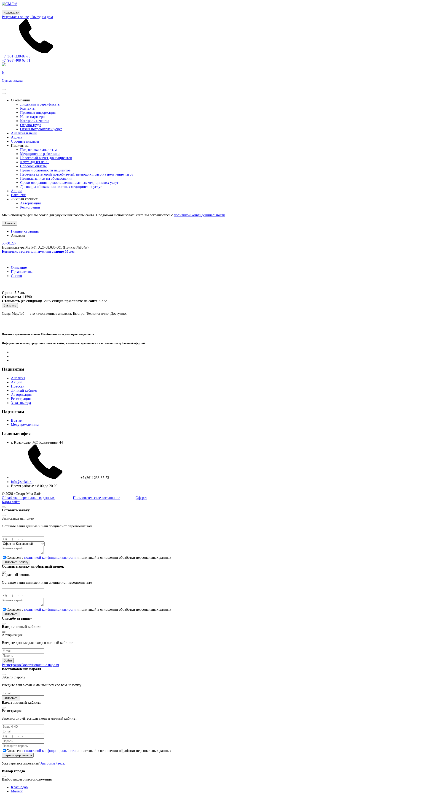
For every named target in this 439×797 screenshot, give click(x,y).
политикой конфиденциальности (199, 215)
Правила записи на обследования (46, 178)
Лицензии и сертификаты (40, 104)
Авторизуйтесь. (52, 763)
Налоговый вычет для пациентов (46, 158)
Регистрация (30, 207)
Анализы (18, 378)
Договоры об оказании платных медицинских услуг (61, 187)
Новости (17, 386)
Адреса (16, 137)
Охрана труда (30, 125)
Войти (8, 660)
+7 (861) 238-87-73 (16, 56)
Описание (19, 267)
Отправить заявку (16, 562)
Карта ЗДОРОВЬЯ (34, 162)
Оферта (141, 498)
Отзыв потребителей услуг (41, 129)
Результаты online (15, 17)
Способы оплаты (33, 166)
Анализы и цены (24, 133)
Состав (16, 276)
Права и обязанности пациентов (45, 170)
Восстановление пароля (40, 665)
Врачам (16, 420)
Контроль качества (34, 121)
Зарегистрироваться (18, 755)
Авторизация (30, 203)
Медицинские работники (40, 154)
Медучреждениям (25, 424)
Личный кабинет (24, 390)
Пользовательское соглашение (96, 498)
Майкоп (17, 791)
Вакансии (18, 195)
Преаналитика (22, 272)
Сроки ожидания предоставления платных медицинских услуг (69, 182)
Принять (9, 223)
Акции (16, 191)
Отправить (11, 614)
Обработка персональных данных (28, 498)
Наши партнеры (32, 117)
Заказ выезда (21, 403)
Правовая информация (38, 112)
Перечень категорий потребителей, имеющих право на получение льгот (76, 174)
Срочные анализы (25, 141)
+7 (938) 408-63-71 (16, 60)
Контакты (27, 108)
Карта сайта (11, 502)
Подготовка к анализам (38, 150)
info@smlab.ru (21, 482)
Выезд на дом (41, 17)
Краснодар (19, 787)
